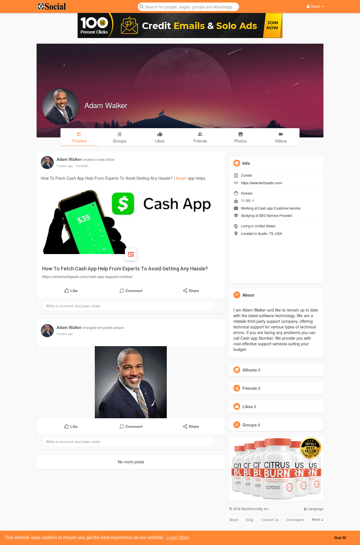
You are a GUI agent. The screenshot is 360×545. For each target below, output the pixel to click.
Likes (247, 406)
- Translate (81, 165)
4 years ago (65, 165)
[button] (188, 6)
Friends (249, 388)
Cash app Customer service (279, 208)
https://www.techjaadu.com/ (261, 182)
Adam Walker (105, 105)
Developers (295, 520)
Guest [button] (315, 6)
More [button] (316, 520)
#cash (181, 178)
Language (315, 509)
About (233, 520)
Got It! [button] (340, 537)
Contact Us (270, 520)
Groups (249, 424)
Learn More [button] (177, 537)
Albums (249, 370)
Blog (249, 520)
